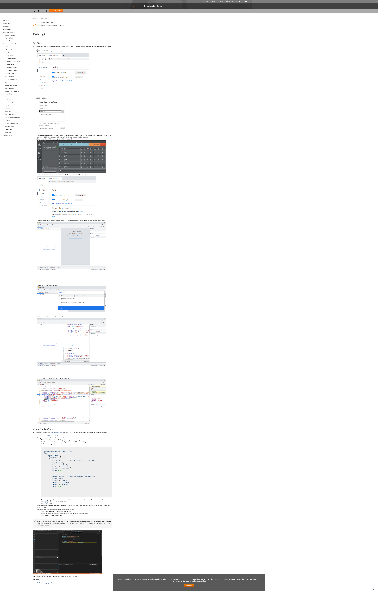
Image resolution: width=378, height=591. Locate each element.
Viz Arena (7, 120)
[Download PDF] (46, 11)
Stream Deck (8, 129)
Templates (8, 109)
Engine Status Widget (11, 79)
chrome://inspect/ (46, 52)
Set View (8, 53)
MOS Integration (9, 126)
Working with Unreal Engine (12, 117)
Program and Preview (11, 103)
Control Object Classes (14, 61)
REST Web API (9, 115)
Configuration (7, 29)
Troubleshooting (7, 135)
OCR (6, 82)
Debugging (10, 64)
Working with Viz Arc (9, 32)
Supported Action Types (11, 44)
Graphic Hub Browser (11, 85)
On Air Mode (8, 94)
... (38, 18)
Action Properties (12, 59)
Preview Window (9, 100)
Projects (7, 106)
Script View (9, 56)
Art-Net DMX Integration (11, 123)
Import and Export (10, 88)
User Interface (9, 38)
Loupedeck (8, 132)
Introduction (6, 20)
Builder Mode (8, 47)
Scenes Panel (10, 73)
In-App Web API (9, 112)
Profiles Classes (12, 67)
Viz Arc (35, 18)
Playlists (7, 97)
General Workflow (10, 35)
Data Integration (9, 76)
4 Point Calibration (10, 41)
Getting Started (7, 23)
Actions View (9, 50)
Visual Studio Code (56, 432)
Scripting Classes (12, 70)
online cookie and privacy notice (193, 581)
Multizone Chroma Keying (12, 91)
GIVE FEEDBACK (56, 10)
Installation (6, 26)
